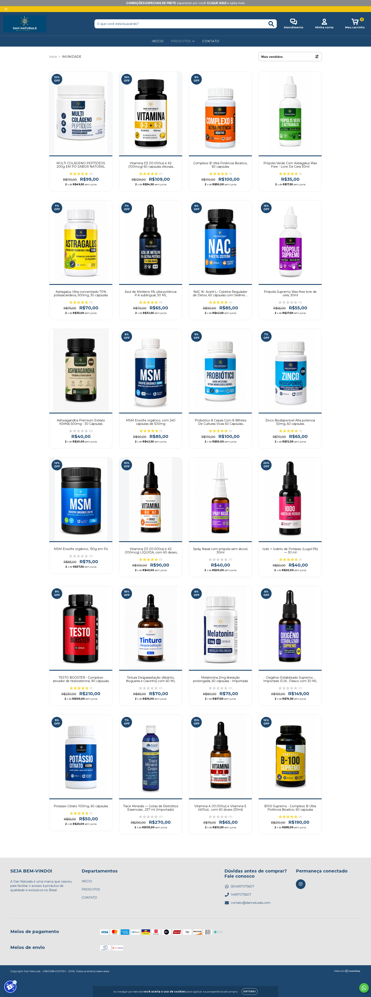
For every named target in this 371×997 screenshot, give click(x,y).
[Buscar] (271, 24)
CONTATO (210, 41)
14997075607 (241, 895)
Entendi (249, 991)
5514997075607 (242, 886)
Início (53, 57)
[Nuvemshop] (347, 971)
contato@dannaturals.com (251, 903)
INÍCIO (158, 41)
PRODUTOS (181, 41)
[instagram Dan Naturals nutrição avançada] (6, 9)
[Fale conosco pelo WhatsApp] (364, 988)
